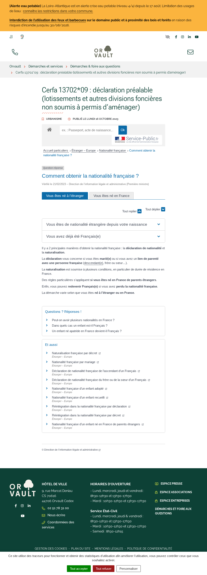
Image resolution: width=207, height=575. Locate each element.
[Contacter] (191, 52)
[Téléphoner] (16, 52)
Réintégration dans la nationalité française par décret (86, 415)
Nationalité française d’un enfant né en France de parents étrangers (96, 424)
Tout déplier (153, 211)
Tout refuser (103, 568)
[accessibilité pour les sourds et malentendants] (23, 36)
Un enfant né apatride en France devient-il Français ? (86, 331)
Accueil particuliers (56, 150)
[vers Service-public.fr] (137, 140)
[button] (103, 225)
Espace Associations (176, 492)
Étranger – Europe (84, 150)
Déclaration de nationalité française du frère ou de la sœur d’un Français (99, 380)
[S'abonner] (11, 36)
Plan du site (81, 548)
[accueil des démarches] (49, 129)
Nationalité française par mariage (74, 362)
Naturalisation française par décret (75, 353)
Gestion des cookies (51, 548)
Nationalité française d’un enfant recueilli (78, 397)
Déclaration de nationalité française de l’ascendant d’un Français (94, 371)
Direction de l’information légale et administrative (71, 449)
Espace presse (171, 483)
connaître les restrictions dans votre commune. (58, 11)
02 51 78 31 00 (58, 508)
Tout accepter (79, 568)
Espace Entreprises (175, 500)
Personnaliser (128, 568)
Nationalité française (113, 150)
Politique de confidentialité (149, 548)
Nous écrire (56, 515)
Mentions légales (109, 548)
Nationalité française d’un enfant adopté (78, 388)
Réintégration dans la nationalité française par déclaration (90, 406)
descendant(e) (93, 263)
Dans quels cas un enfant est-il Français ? (79, 325)
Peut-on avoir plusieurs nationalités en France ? (83, 320)
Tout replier (129, 211)
